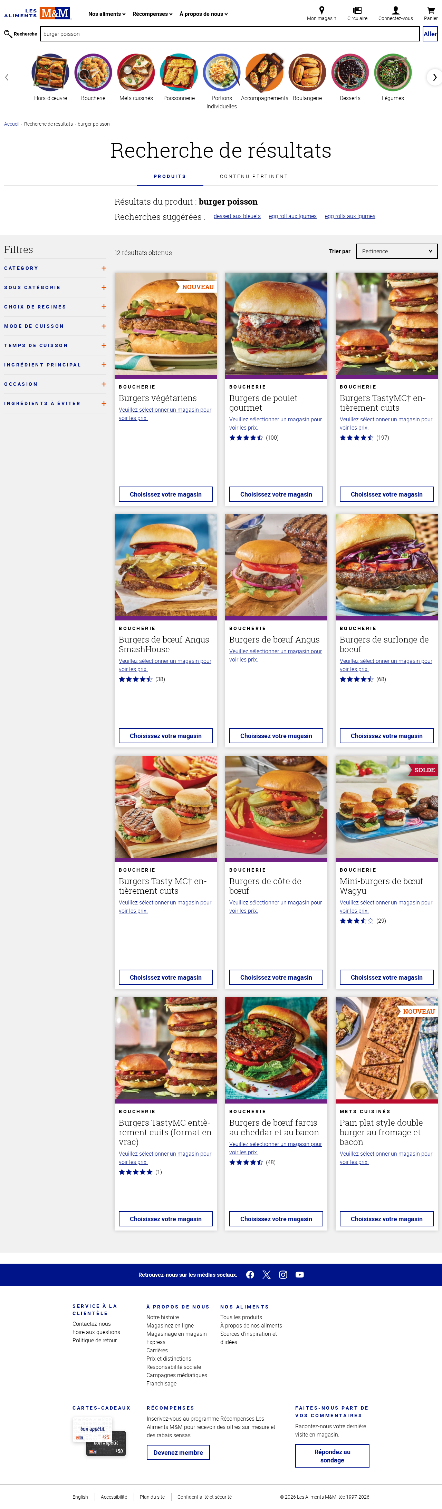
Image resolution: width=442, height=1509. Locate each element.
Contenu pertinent (254, 176)
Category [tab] (21, 268)
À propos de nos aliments (251, 1325)
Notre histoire (162, 1317)
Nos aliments (105, 14)
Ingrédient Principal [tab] (42, 364)
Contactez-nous (92, 1323)
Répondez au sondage (332, 1456)
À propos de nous (202, 14)
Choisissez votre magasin (166, 494)
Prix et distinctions (168, 1358)
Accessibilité (114, 1496)
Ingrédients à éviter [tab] (42, 403)
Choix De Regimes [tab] (35, 306)
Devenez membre (178, 1452)
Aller (430, 34)
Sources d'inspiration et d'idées (248, 1338)
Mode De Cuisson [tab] (34, 326)
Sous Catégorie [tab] (32, 287)
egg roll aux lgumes (293, 216)
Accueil (11, 123)
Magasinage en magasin (176, 1333)
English (80, 1496)
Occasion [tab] (21, 384)
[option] (50, 76)
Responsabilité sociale (173, 1367)
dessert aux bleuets (237, 216)
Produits (170, 176)
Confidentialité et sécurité (204, 1496)
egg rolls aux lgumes (350, 216)
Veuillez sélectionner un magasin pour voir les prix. (165, 414)
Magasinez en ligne (170, 1325)
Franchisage (161, 1383)
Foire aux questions (96, 1332)
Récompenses (151, 14)
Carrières (157, 1350)
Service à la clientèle (95, 1309)
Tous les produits (241, 1317)
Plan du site (152, 1496)
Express (155, 1342)
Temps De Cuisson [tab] (36, 345)
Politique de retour (95, 1340)
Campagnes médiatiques (176, 1375)
